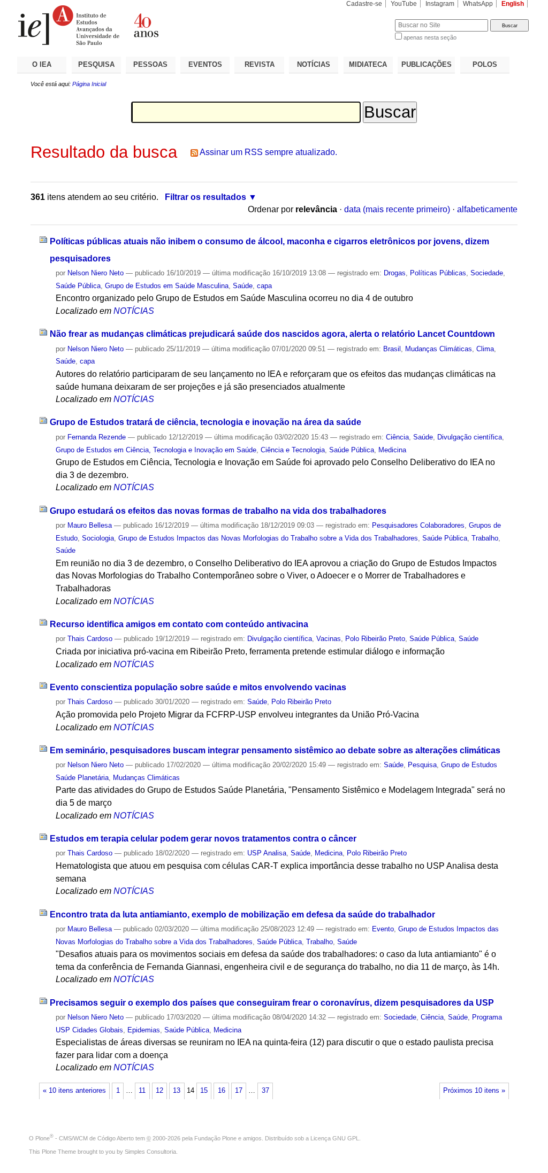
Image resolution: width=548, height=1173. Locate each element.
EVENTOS (205, 64)
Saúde (243, 286)
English (512, 3)
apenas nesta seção (430, 37)
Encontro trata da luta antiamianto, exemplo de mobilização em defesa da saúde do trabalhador (242, 914)
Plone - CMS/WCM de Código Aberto (84, 1138)
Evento (383, 929)
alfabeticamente (487, 209)
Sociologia (98, 538)
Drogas (395, 273)
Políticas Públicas (438, 273)
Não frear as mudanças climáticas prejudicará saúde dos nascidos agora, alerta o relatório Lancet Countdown (272, 333)
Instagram (439, 3)
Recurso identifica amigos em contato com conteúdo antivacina (179, 624)
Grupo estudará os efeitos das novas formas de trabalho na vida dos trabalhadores (218, 510)
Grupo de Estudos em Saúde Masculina (167, 286)
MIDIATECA (368, 64)
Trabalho (484, 538)
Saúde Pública (78, 286)
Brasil (392, 349)
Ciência (397, 437)
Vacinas (328, 639)
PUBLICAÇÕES (426, 64)
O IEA (41, 64)
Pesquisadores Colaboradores (418, 525)
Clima (485, 349)
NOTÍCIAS (313, 64)
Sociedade (486, 273)
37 (265, 1090)
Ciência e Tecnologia (293, 450)
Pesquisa (422, 765)
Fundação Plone (215, 1138)
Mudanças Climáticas (438, 349)
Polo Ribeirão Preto (375, 639)
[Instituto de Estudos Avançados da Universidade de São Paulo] (145, 25)
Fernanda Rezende (96, 437)
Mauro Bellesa (89, 525)
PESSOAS (150, 64)
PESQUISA (96, 64)
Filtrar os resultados (205, 197)
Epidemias (143, 1030)
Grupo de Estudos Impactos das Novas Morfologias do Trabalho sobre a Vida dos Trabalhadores (268, 538)
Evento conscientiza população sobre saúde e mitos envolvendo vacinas (198, 687)
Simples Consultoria (150, 1151)
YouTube (404, 3)
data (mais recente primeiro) (397, 209)
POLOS (485, 64)
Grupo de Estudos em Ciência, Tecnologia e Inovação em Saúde (156, 450)
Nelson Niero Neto (95, 273)
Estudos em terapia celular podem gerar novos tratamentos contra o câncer (203, 838)
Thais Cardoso (89, 639)
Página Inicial (89, 84)
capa (264, 286)
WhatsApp (478, 3)
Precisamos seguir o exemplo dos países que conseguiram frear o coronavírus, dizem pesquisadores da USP (272, 1002)
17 (238, 1090)
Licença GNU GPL (334, 1138)
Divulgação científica (469, 437)
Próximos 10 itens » (474, 1090)
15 (204, 1090)
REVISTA (260, 64)
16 (221, 1090)
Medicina (392, 450)
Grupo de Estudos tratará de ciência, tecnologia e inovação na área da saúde (205, 422)
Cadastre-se (364, 3)
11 (142, 1090)
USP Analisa (266, 853)
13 (176, 1090)
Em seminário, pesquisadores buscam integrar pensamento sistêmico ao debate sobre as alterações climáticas (275, 750)
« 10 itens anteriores (74, 1090)
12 (159, 1090)
